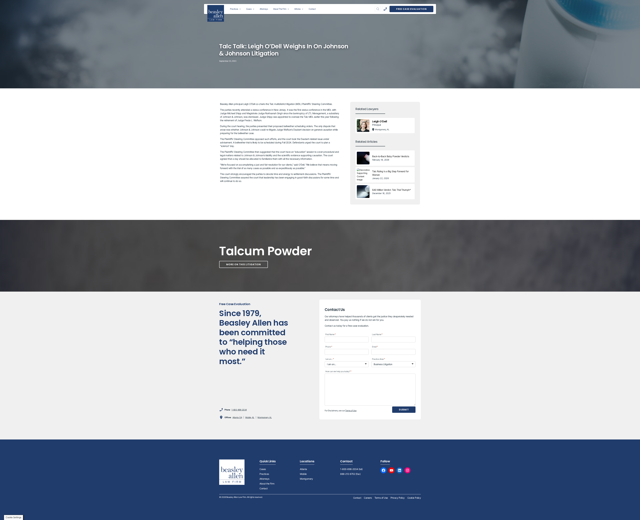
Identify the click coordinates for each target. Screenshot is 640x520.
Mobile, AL (249, 417)
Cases (263, 469)
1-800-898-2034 (239, 409)
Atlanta (303, 469)
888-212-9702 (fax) (350, 473)
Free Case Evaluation (411, 9)
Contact (264, 488)
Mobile (303, 473)
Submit (404, 409)
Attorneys (264, 478)
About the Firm (267, 483)
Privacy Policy (397, 497)
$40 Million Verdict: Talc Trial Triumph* (391, 189)
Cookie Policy (414, 497)
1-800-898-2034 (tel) (351, 469)
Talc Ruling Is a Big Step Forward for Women (390, 173)
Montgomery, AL (265, 417)
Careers (368, 497)
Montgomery (306, 478)
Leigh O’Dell (379, 121)
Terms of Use (350, 410)
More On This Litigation (243, 264)
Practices (264, 473)
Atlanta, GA (237, 417)
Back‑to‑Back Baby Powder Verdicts (390, 156)
